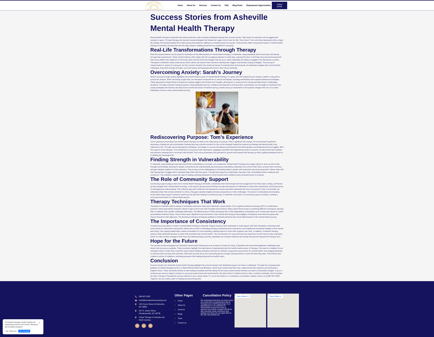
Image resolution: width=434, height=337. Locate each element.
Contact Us (216, 5)
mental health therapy (221, 54)
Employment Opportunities (258, 5)
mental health (274, 65)
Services (203, 5)
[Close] (39, 323)
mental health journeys (177, 186)
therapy (178, 85)
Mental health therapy (236, 164)
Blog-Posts (237, 5)
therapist (167, 43)
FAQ (227, 5)
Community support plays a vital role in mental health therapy (175, 184)
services (180, 276)
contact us (261, 276)
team (225, 273)
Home (180, 5)
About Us (191, 5)
